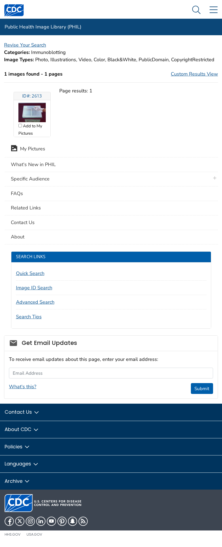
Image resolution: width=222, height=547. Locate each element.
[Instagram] (30, 521)
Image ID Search (34, 287)
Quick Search (30, 273)
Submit (201, 389)
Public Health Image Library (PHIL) (43, 27)
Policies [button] (14, 446)
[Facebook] (9, 521)
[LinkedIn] (40, 521)
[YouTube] (51, 521)
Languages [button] (18, 463)
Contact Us (23, 222)
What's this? (22, 386)
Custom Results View (194, 74)
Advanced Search (35, 302)
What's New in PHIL (33, 164)
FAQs (17, 193)
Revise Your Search (25, 45)
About (17, 237)
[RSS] (83, 521)
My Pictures (31, 149)
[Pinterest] (62, 521)
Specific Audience (30, 179)
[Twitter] (19, 521)
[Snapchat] (72, 521)
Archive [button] (14, 481)
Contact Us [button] (19, 412)
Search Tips (29, 316)
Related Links (26, 208)
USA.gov (34, 534)
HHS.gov (13, 534)
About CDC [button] (19, 429)
